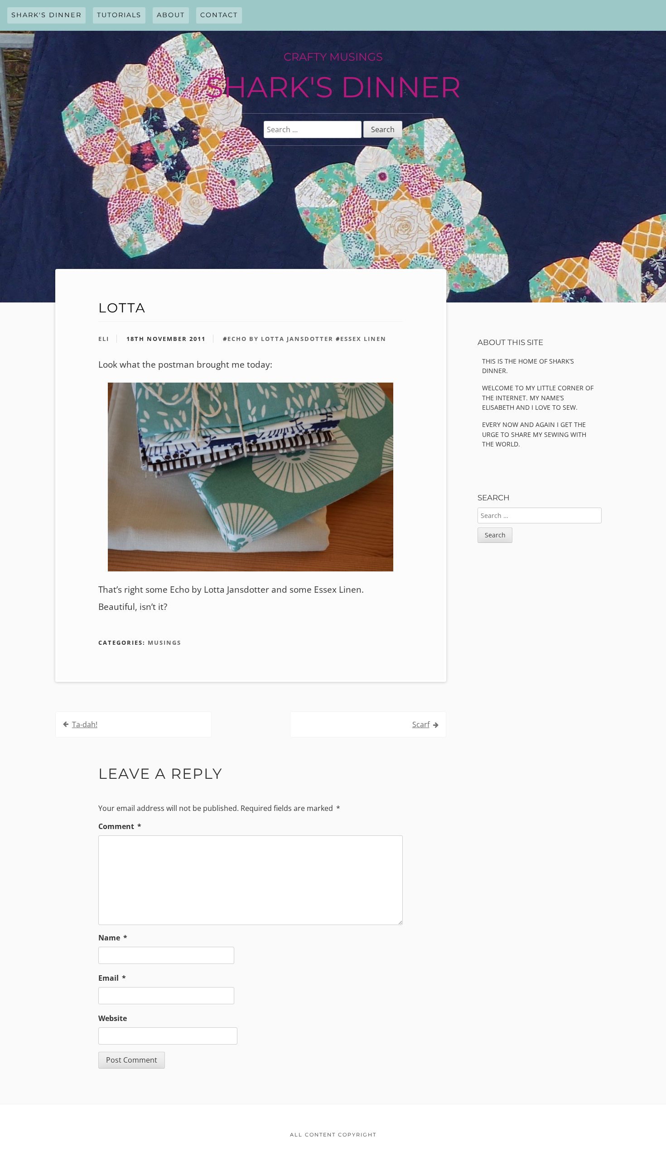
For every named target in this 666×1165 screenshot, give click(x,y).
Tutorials (119, 15)
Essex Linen (363, 339)
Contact (219, 15)
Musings (164, 642)
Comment (119, 826)
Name (112, 938)
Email (112, 978)
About (171, 15)
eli (103, 339)
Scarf (421, 724)
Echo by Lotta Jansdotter (280, 339)
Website (112, 1018)
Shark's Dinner (46, 15)
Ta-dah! (84, 724)
